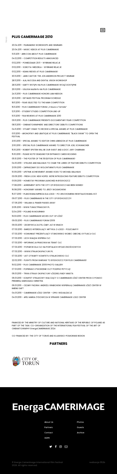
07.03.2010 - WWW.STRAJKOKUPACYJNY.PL (32, 251)
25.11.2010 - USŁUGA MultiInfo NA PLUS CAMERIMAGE (36, 89)
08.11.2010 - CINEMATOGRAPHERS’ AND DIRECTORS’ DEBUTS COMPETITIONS (47, 124)
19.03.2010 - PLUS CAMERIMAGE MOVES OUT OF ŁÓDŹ (37, 216)
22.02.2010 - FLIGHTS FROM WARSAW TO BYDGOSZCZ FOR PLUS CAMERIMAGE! (49, 260)
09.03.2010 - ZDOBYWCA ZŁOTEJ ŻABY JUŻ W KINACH (37, 224)
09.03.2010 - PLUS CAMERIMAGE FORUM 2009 (33, 220)
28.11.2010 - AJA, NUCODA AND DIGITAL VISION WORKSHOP (39, 80)
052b (102, 462)
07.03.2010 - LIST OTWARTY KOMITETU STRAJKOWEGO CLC (40, 255)
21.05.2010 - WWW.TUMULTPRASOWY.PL (31, 207)
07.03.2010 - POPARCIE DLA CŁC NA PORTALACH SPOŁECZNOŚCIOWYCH (46, 247)
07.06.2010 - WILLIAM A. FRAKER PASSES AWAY (33, 202)
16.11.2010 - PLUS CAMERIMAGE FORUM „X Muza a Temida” (39, 107)
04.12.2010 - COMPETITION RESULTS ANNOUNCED (35, 58)
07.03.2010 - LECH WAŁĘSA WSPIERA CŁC (31, 238)
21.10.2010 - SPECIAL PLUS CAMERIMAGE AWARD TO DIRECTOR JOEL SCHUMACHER (50, 145)
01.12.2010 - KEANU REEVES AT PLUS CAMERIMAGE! (35, 71)
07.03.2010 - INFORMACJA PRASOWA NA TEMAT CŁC (37, 242)
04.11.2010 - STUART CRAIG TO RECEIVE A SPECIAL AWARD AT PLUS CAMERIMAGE (50, 129)
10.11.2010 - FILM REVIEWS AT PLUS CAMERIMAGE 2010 (36, 115)
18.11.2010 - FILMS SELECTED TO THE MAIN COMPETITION (38, 102)
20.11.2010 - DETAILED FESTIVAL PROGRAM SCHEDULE (36, 98)
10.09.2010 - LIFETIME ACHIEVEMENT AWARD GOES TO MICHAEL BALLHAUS (46, 171)
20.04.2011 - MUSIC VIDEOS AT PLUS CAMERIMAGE (35, 49)
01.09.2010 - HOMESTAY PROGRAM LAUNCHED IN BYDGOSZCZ (41, 180)
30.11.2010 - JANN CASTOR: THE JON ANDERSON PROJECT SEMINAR (43, 76)
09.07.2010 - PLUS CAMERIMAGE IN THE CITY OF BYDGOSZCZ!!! (41, 198)
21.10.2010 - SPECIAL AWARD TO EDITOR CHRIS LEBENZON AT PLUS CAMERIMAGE (49, 140)
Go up (108, 382)
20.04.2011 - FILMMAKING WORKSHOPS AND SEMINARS (37, 45)
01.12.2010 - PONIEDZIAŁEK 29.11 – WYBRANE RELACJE (36, 62)
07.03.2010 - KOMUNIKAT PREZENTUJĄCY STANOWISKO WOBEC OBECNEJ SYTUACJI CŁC (54, 233)
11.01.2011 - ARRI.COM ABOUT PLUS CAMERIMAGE (34, 53)
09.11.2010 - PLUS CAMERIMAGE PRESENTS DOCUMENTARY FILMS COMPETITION (49, 120)
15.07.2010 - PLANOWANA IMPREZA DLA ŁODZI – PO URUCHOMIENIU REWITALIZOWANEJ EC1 (54, 194)
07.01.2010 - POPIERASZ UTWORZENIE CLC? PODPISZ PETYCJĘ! (41, 269)
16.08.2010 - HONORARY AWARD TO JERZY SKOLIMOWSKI (39, 189)
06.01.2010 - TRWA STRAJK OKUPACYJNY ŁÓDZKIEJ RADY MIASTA (42, 273)
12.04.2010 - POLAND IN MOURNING (28, 211)
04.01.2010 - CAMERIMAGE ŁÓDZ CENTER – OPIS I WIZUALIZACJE (42, 292)
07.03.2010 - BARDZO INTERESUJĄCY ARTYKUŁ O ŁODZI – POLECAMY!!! (45, 229)
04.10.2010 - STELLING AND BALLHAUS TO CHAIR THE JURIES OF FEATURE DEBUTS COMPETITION (56, 163)
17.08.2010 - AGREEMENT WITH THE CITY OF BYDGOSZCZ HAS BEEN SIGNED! (47, 185)
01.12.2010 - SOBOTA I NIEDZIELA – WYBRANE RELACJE (36, 67)
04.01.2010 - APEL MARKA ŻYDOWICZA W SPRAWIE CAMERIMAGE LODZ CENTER (49, 297)
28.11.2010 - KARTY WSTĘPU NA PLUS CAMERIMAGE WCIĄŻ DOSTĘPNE (44, 84)
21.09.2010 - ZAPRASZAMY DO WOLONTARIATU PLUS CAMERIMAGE (43, 167)
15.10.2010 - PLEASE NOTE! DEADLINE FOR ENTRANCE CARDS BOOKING (44, 154)
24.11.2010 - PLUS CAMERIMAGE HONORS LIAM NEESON (37, 93)
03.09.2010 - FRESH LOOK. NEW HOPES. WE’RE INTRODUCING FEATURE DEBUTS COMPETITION (55, 176)
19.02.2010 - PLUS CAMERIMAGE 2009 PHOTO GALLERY (37, 264)
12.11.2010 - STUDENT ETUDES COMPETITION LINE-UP (36, 111)
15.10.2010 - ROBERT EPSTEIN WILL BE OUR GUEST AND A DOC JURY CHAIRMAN (48, 149)
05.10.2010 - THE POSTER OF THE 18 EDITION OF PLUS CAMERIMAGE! (43, 158)
